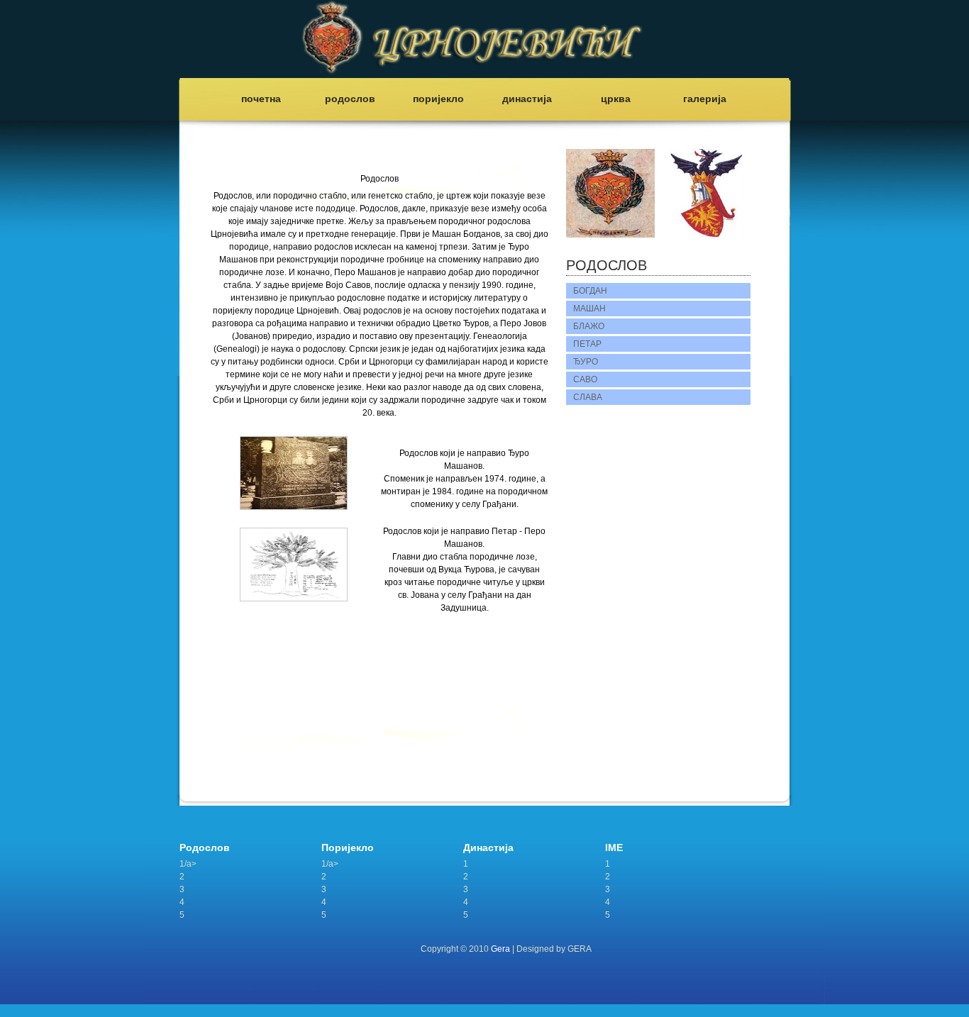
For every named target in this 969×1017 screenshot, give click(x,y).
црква (616, 98)
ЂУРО (585, 362)
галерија (704, 98)
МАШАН (589, 308)
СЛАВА (587, 397)
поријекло (438, 98)
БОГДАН (590, 291)
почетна (261, 98)
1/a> (187, 864)
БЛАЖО (588, 326)
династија (527, 98)
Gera (500, 949)
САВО (585, 379)
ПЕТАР (587, 344)
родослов (350, 98)
